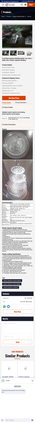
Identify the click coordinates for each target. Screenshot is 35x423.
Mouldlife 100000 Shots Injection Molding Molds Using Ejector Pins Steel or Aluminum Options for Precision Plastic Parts (9, 378)
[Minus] (32, 381)
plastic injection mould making (12, 280)
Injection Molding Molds (18, 16)
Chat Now (17, 311)
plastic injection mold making (11, 284)
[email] (8, 306)
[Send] (32, 420)
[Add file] (2, 420)
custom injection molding (10, 287)
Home (2, 16)
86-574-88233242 (28, 1)
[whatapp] (4, 306)
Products (8, 16)
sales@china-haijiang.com (10, 1)
